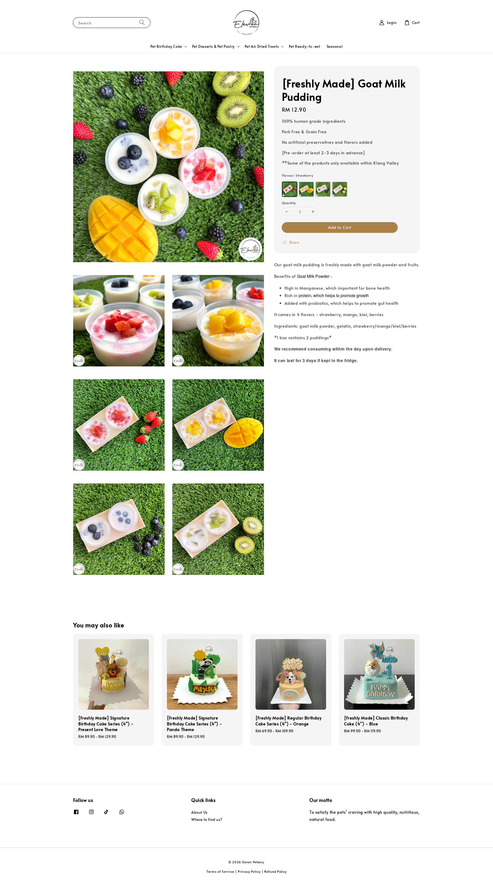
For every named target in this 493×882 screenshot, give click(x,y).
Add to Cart (339, 227)
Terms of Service (220, 871)
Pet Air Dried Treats (262, 46)
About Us (199, 812)
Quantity (289, 203)
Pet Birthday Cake (166, 46)
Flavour (297, 175)
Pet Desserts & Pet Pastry (213, 46)
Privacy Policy (249, 871)
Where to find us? (206, 819)
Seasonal (335, 46)
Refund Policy (275, 871)
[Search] (142, 22)
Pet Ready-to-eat (304, 46)
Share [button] (294, 242)
